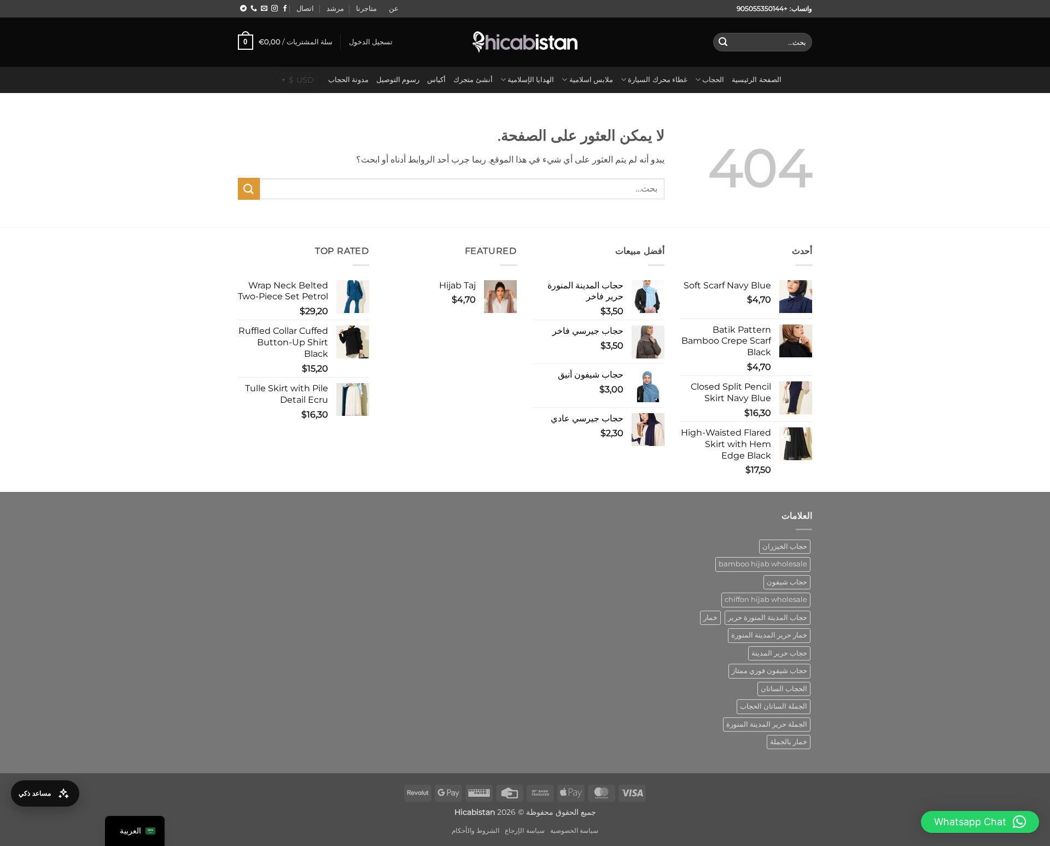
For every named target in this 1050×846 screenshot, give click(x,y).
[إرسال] (723, 42)
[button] (371, 42)
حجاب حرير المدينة (779, 653)
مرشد (335, 8)
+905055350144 (762, 8)
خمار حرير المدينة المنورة (769, 635)
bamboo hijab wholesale (763, 564)
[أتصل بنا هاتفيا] (253, 9)
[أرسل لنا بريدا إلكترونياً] (264, 9)
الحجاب (713, 80)
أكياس (436, 80)
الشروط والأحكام (476, 830)
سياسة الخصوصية (574, 830)
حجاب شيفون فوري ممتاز (769, 671)
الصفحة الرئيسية (756, 80)
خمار (710, 617)
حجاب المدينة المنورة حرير (767, 617)
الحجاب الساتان (784, 689)
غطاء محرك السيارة (657, 80)
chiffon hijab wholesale (766, 599)
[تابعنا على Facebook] (285, 9)
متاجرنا (366, 8)
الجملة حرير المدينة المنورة (766, 724)
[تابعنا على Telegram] (243, 9)
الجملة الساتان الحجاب (773, 706)
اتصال (305, 8)
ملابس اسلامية (591, 80)
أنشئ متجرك (472, 80)
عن (394, 8)
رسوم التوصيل (397, 80)
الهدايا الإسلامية (531, 80)
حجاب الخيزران (784, 546)
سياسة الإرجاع (525, 830)
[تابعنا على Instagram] (274, 9)
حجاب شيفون (787, 582)
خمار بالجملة (788, 742)
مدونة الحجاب (348, 80)
